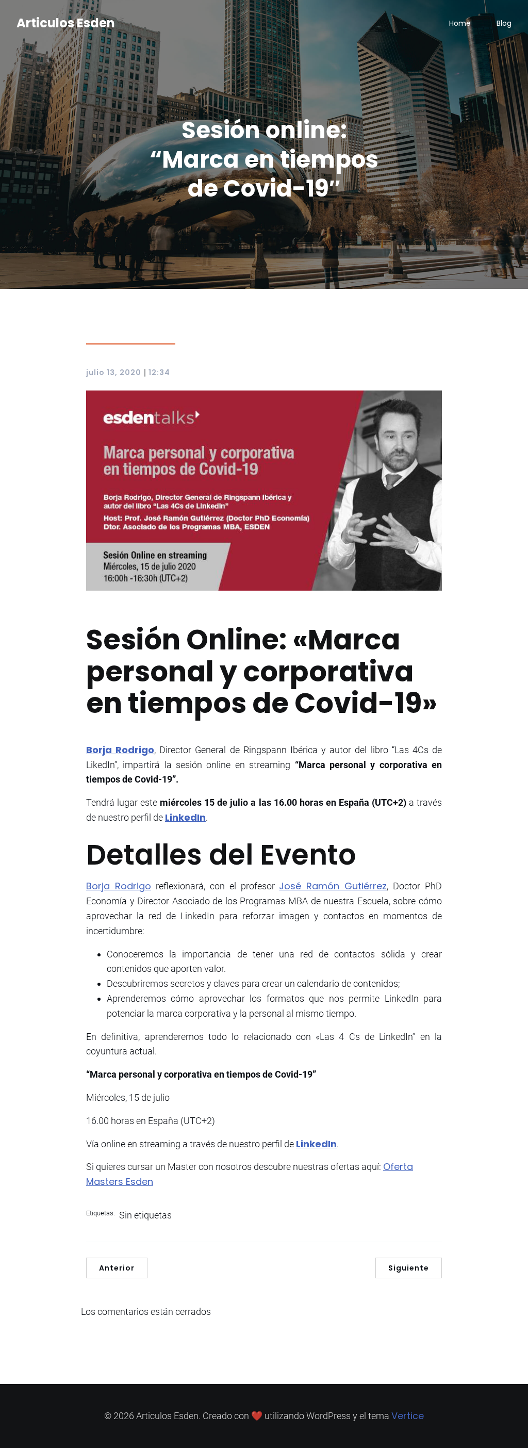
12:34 (159, 372)
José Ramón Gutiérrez (333, 886)
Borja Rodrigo (118, 886)
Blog (504, 23)
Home (460, 23)
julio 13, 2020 (113, 372)
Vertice (407, 1415)
